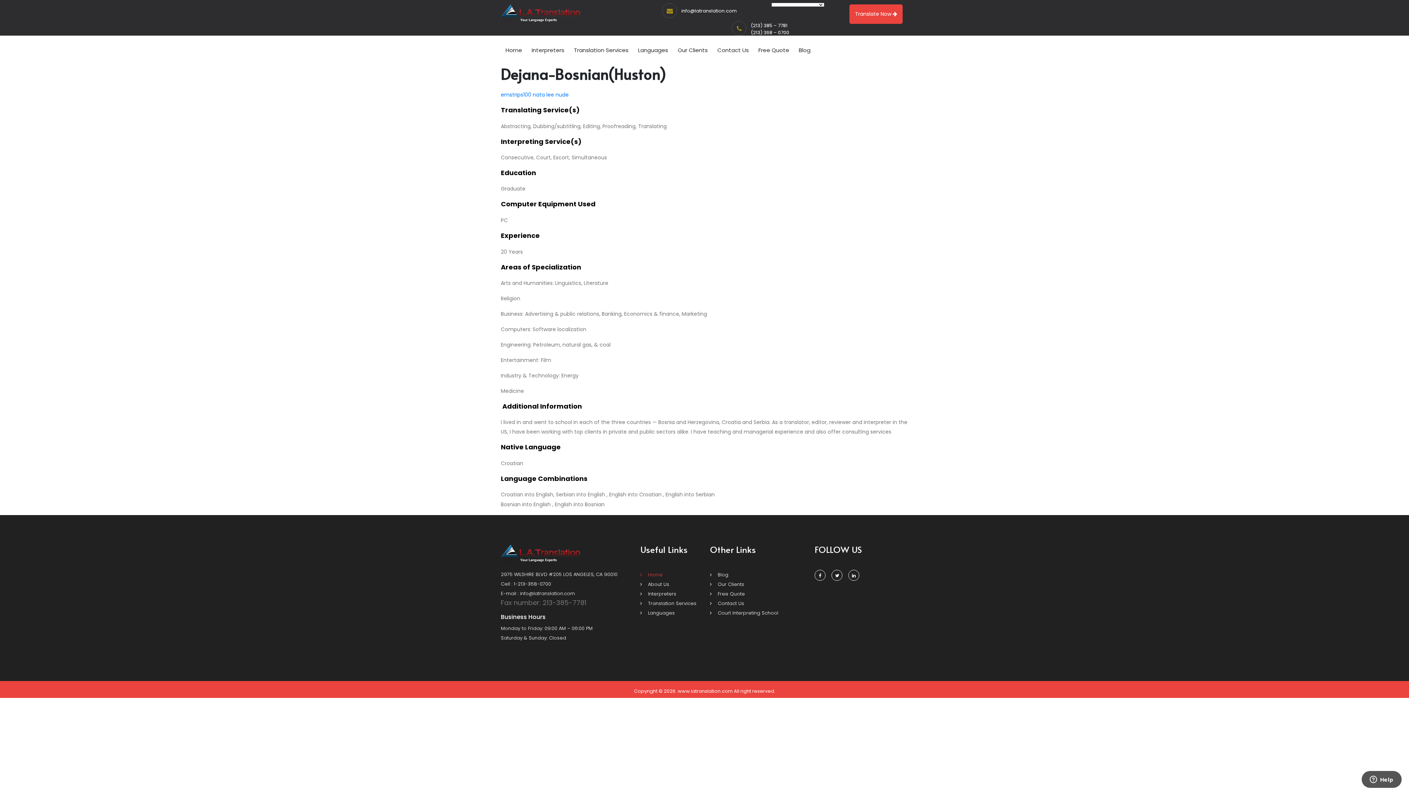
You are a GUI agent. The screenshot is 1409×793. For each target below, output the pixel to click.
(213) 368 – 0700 (770, 32)
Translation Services (601, 50)
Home (514, 50)
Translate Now (874, 14)
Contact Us (733, 50)
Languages (653, 50)
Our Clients (693, 50)
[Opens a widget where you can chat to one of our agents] (1381, 780)
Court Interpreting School (747, 612)
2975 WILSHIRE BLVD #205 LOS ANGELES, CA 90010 (559, 574)
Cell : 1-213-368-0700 (526, 583)
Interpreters (548, 50)
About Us (658, 584)
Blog (805, 50)
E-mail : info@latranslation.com (538, 593)
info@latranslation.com (709, 10)
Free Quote (773, 50)
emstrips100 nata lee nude (535, 94)
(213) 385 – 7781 (769, 25)
